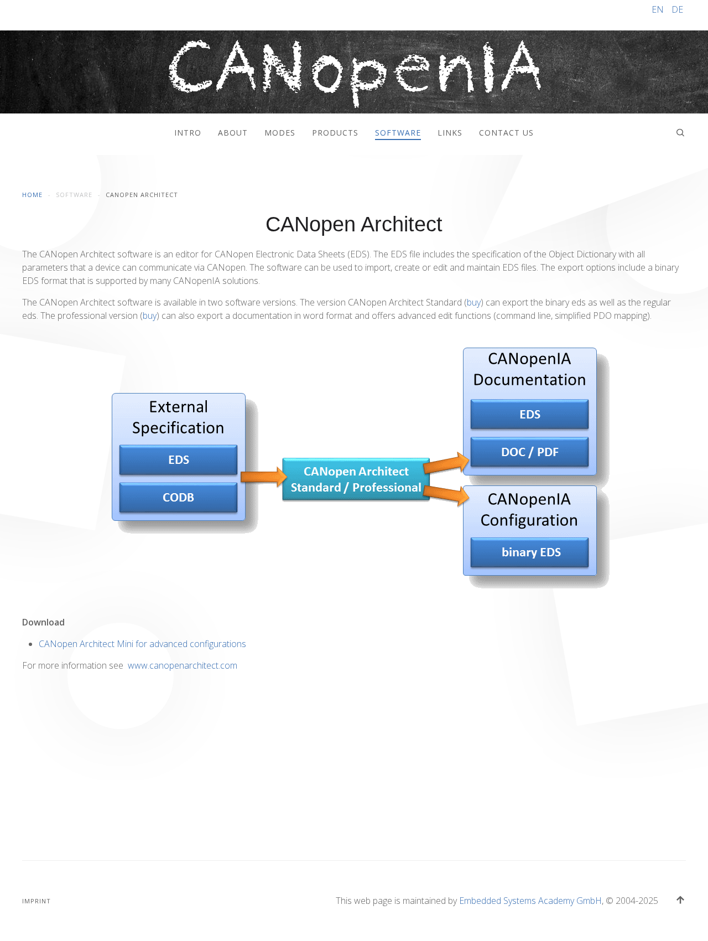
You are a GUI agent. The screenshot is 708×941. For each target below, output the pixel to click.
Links (450, 132)
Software (398, 132)
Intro (187, 132)
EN (659, 9)
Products (335, 132)
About (233, 132)
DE (677, 9)
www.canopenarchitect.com (182, 665)
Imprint (36, 901)
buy (474, 302)
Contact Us (506, 132)
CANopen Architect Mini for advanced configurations (142, 644)
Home (32, 194)
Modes (279, 132)
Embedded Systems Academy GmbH (530, 901)
